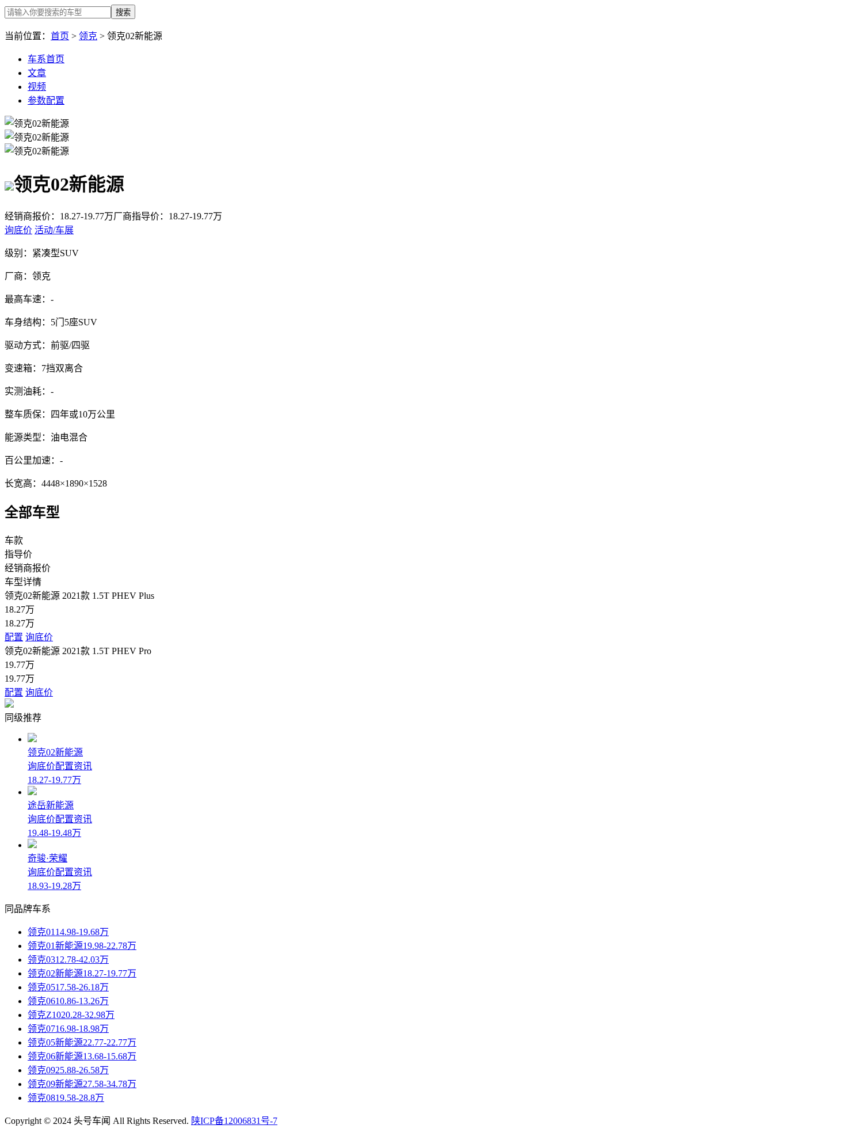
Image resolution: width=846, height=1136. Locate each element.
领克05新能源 (55, 1042)
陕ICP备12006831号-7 (234, 1121)
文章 (37, 73)
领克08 (41, 1098)
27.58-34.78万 (109, 1084)
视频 (37, 87)
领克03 (41, 959)
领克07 (41, 1029)
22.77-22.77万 (109, 1042)
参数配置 (46, 100)
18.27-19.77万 (109, 973)
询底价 (39, 637)
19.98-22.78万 (109, 946)
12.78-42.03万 (82, 959)
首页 (60, 36)
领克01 (41, 932)
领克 (88, 36)
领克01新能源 (55, 946)
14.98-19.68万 (82, 932)
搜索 (123, 12)
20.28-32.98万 (88, 1015)
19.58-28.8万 (79, 1098)
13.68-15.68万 (109, 1056)
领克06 (41, 1001)
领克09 (41, 1070)
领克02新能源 (55, 973)
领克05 (41, 987)
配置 (14, 637)
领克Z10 (44, 1015)
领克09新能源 (55, 1084)
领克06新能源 (55, 1056)
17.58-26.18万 (82, 987)
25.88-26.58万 (82, 1070)
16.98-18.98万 (82, 1029)
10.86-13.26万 (82, 1001)
